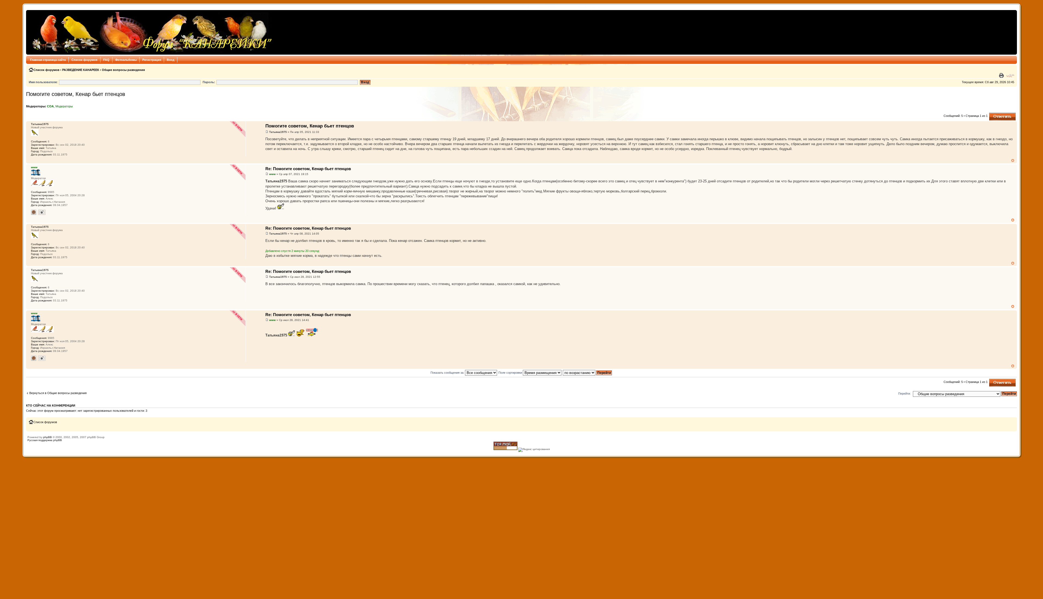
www (272, 174)
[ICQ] (33, 212)
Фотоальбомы (126, 59)
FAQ (106, 59)
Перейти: (904, 393)
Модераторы (64, 106)
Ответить (995, 114)
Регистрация (151, 59)
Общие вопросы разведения (123, 69)
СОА (50, 106)
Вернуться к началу (1012, 160)
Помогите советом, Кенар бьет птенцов (75, 94)
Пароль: (209, 82)
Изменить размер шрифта (1010, 75)
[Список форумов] (150, 32)
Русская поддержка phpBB (44, 440)
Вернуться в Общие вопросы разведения (58, 393)
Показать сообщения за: (448, 372)
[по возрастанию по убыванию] (587, 372)
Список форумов (84, 59)
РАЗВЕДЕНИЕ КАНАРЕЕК (80, 69)
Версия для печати (1002, 75)
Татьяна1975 (278, 131)
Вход (170, 59)
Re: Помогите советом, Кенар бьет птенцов (308, 168)
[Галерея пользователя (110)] (42, 212)
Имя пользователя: (43, 82)
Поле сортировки (510, 372)
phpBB (47, 437)
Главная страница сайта (48, 59)
